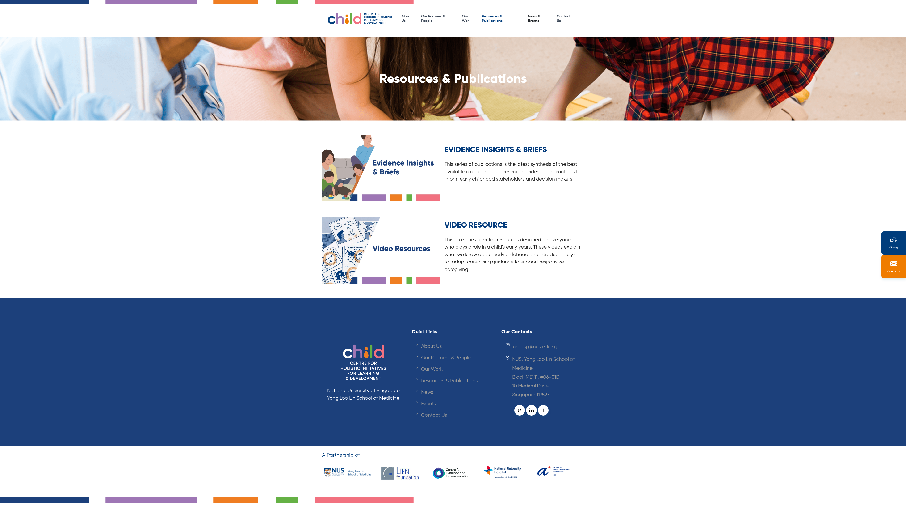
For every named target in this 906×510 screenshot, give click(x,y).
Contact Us (563, 18)
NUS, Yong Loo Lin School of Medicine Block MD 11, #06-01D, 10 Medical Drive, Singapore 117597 (543, 377)
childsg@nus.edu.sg (535, 346)
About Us (407, 18)
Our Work (466, 18)
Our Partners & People (433, 18)
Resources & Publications (492, 18)
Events (428, 403)
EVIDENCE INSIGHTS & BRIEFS (496, 149)
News (427, 392)
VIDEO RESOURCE (476, 225)
